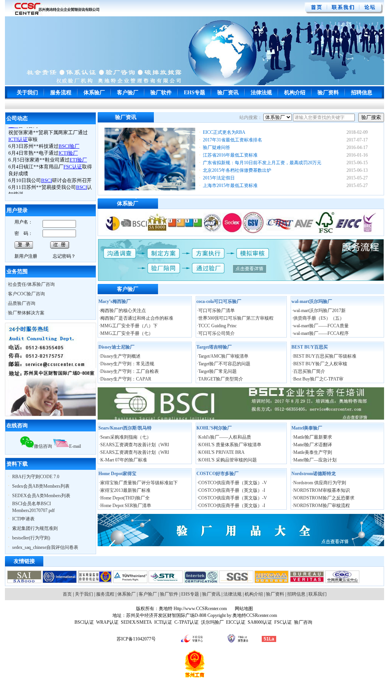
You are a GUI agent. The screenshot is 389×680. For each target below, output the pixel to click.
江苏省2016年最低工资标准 (230, 155)
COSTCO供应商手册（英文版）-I (231, 490)
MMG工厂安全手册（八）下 (129, 325)
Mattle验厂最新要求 (312, 437)
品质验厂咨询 (21, 303)
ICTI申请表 (23, 518)
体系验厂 (94, 92)
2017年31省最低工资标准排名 (232, 140)
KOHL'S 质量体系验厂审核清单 (229, 444)
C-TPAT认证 (186, 622)
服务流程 (60, 92)
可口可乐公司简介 (216, 333)
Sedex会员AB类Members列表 (41, 486)
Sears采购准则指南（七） (125, 437)
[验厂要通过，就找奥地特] (56, 14)
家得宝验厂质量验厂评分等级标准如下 (139, 482)
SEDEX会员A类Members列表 (41, 495)
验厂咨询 (303, 622)
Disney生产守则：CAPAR (125, 379)
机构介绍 (294, 92)
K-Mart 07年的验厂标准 (123, 460)
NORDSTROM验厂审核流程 (321, 505)
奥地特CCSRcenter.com (254, 615)
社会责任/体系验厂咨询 (31, 284)
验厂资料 (328, 92)
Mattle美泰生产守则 (312, 452)
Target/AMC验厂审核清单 (223, 356)
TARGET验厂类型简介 (220, 379)
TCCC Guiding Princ (217, 325)
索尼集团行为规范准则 (35, 528)
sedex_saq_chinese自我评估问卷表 (45, 547)
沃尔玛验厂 (212, 622)
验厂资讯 (228, 92)
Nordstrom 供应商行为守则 (319, 482)
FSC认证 (283, 622)
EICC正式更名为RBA (224, 132)
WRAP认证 (107, 622)
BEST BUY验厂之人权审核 (320, 363)
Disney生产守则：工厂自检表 (129, 371)
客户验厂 (127, 92)
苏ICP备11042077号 (136, 639)
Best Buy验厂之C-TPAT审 (318, 379)
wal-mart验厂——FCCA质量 (321, 325)
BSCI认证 (84, 622)
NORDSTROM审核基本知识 (321, 490)
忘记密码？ (64, 256)
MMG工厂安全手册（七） (126, 333)
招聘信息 (361, 92)
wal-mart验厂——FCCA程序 (321, 333)
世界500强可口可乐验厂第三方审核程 (236, 318)
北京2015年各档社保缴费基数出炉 (237, 170)
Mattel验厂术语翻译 (312, 444)
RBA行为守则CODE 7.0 (35, 476)
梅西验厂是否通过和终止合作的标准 (136, 318)
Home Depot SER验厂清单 (125, 505)
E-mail (75, 446)
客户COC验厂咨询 (26, 293)
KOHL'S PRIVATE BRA (221, 452)
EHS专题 (194, 92)
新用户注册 (25, 256)
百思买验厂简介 (309, 371)
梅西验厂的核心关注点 (123, 310)
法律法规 (261, 92)
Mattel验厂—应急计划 (315, 460)
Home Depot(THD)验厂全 (125, 498)
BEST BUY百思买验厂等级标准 (324, 356)
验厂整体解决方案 (26, 312)
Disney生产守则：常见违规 (127, 363)
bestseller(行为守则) (31, 538)
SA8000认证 (260, 622)
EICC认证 (235, 622)
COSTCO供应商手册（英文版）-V (232, 482)
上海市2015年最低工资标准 (230, 185)
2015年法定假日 (219, 178)
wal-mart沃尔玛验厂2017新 (319, 310)
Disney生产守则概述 (120, 356)
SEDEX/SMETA (136, 622)
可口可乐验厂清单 (216, 310)
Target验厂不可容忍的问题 (224, 363)
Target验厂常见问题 (217, 371)
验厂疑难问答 (216, 147)
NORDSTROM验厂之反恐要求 (323, 498)
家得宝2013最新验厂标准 (125, 490)
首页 (67, 594)
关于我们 (27, 92)
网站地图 (243, 608)
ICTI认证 (163, 622)
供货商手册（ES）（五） (318, 318)
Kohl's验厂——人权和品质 (224, 437)
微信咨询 (43, 446)
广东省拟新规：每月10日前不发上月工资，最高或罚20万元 (262, 162)
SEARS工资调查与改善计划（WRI (134, 444)
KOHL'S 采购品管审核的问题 (227, 460)
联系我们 (317, 594)
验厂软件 (161, 92)
